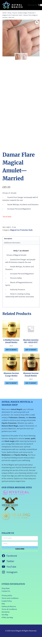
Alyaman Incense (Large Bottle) (11, 374)
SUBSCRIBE (19, 549)
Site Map (5, 615)
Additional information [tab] (12, 243)
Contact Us (6, 591)
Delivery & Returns (9, 606)
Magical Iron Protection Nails (21, 230)
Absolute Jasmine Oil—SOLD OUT (31, 341)
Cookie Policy (7, 601)
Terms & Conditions (9, 609)
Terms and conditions (10, 598)
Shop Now (5, 588)
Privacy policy (7, 595)
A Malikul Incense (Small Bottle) (11, 341)
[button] (37, 22)
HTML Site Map (7, 617)
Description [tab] (8, 238)
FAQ (3, 604)
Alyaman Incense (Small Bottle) (31, 374)
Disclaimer (6, 612)
